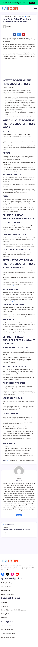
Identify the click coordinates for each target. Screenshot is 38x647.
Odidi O (10, 26)
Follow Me (19, 515)
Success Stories (6, 587)
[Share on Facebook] (14, 36)
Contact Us (4, 606)
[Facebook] (2, 574)
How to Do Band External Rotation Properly (15, 535)
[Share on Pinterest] (23, 36)
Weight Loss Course (7, 594)
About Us (4, 602)
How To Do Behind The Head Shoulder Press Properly (21, 460)
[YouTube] (17, 574)
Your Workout (5, 590)
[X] (7, 574)
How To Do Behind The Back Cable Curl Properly (16, 529)
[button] (32, 8)
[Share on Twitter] (19, 36)
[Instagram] (12, 574)
